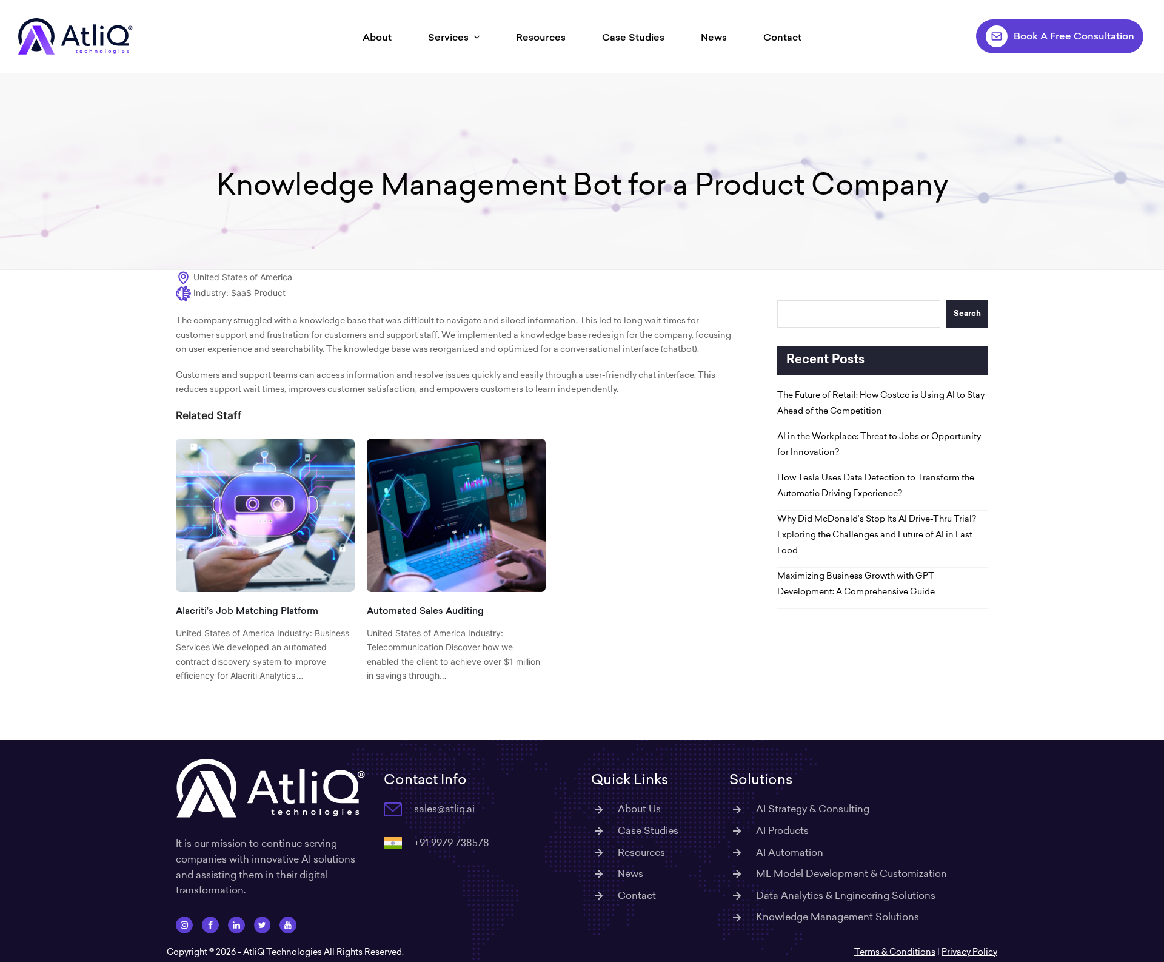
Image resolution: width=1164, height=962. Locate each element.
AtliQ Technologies (282, 951)
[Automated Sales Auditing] (456, 514)
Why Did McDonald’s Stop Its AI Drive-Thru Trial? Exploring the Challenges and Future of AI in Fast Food (876, 534)
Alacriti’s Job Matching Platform (247, 610)
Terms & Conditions (894, 951)
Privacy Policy (969, 951)
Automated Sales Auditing (425, 610)
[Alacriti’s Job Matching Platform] (265, 514)
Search (967, 314)
